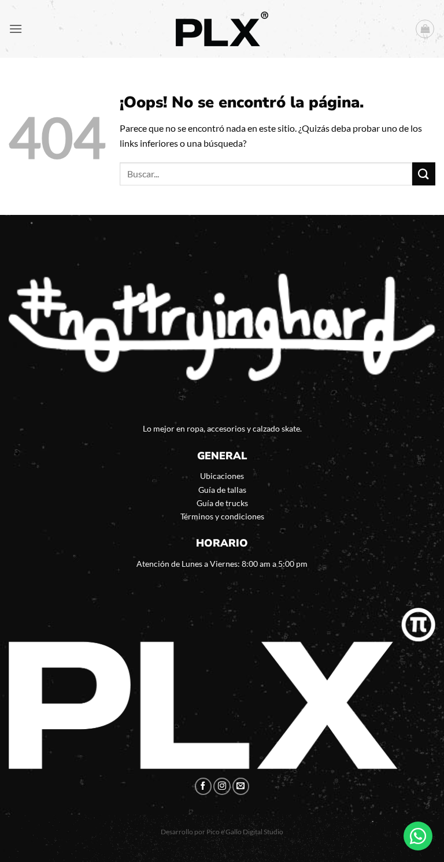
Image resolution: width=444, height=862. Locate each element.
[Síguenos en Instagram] (222, 786)
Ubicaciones (222, 476)
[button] (16, 28)
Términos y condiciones (222, 516)
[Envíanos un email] (241, 786)
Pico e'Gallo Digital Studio (244, 831)
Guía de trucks (222, 503)
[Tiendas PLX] (222, 29)
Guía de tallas (222, 490)
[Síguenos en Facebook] (203, 786)
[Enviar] (423, 173)
